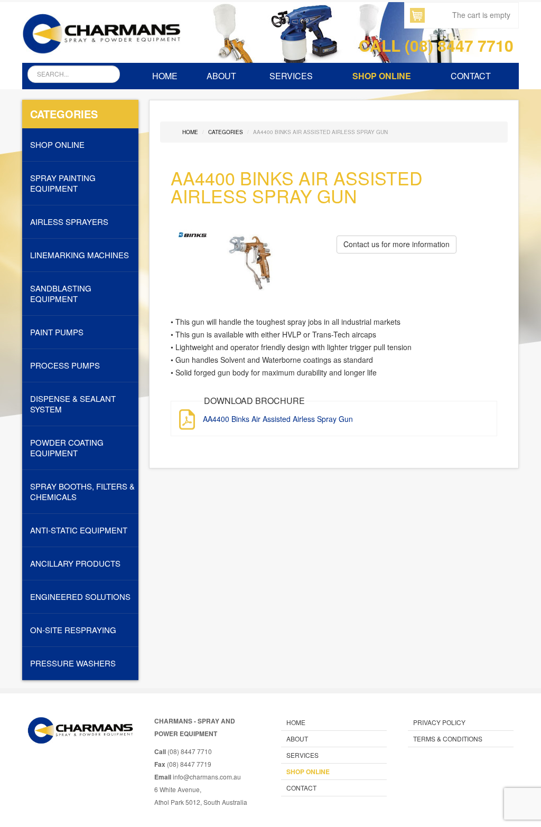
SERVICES (291, 76)
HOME (165, 76)
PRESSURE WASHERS (73, 663)
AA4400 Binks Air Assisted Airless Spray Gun (278, 419)
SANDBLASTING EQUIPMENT (60, 293)
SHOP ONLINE (381, 76)
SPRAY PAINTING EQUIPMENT (63, 183)
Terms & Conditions (447, 738)
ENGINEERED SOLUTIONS (80, 596)
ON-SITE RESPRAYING (73, 630)
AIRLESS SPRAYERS (69, 222)
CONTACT (471, 76)
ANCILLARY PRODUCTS (75, 563)
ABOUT (221, 76)
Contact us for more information (396, 244)
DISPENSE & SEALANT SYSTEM (73, 404)
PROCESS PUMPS (65, 365)
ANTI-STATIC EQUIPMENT (78, 530)
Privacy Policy (439, 722)
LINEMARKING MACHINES (79, 255)
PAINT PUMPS (56, 332)
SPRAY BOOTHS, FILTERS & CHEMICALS (82, 491)
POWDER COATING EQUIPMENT (67, 447)
